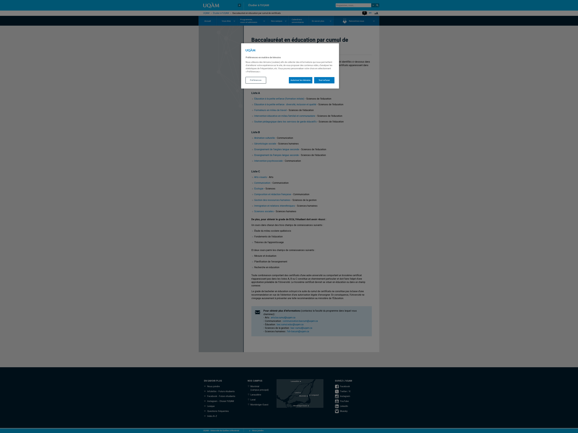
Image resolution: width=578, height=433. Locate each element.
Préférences (256, 80)
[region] (290, 66)
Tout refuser (324, 80)
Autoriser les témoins (301, 80)
